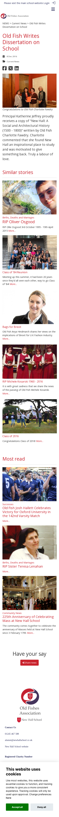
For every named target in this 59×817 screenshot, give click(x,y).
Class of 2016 (10, 436)
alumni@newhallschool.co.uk (18, 740)
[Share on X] (11, 69)
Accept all (17, 807)
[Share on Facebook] (4, 69)
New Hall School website (16, 746)
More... (12, 230)
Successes (7, 504)
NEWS (5, 23)
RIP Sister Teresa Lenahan (22, 566)
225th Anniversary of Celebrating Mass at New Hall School (28, 618)
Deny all (41, 807)
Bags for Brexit (11, 327)
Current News (19, 23)
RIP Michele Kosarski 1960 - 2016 (22, 381)
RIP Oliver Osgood (18, 221)
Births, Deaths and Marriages (18, 217)
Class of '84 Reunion (14, 272)
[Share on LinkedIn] (17, 69)
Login (46, 3)
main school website (32, 3)
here (8, 797)
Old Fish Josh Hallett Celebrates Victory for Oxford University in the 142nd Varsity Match (26, 512)
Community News (12, 613)
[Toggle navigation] (53, 9)
